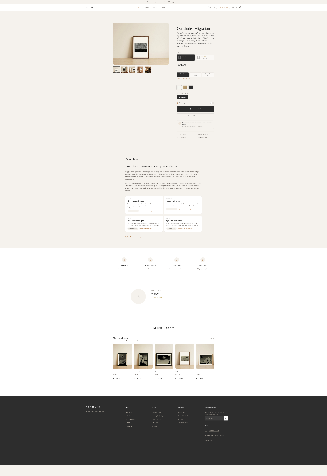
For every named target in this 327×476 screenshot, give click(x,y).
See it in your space (197, 116)
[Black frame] (190, 87)
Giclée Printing (156, 419)
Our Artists (181, 412)
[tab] (186, 57)
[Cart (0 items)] (240, 7)
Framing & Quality (157, 416)
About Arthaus (156, 412)
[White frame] (179, 87)
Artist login (225, 7)
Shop (139, 7)
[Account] (237, 7)
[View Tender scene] (140, 69)
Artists (155, 7)
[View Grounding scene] (132, 69)
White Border (182, 97)
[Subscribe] (226, 418)
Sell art (213, 7)
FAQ (206, 430)
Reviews (180, 419)
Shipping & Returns (214, 430)
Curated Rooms (130, 419)
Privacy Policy (208, 440)
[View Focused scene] (124, 69)
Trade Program (183, 423)
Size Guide (155, 423)
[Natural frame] (185, 87)
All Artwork (129, 412)
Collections (129, 416)
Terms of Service (219, 435)
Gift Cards (129, 426)
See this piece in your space (135, 237)
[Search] (233, 7)
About (163, 7)
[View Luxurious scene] (147, 69)
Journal (154, 426)
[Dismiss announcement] (244, 2)
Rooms (147, 7)
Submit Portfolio (183, 416)
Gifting (128, 423)
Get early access (25, 468)
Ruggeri (179, 24)
